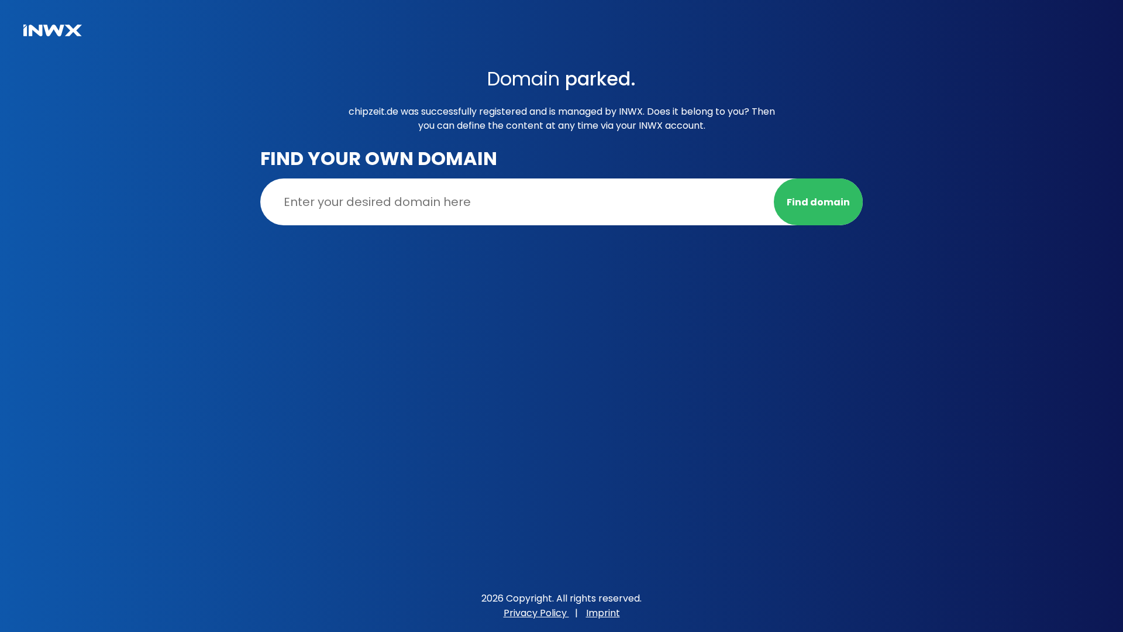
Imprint (603, 613)
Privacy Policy (536, 613)
